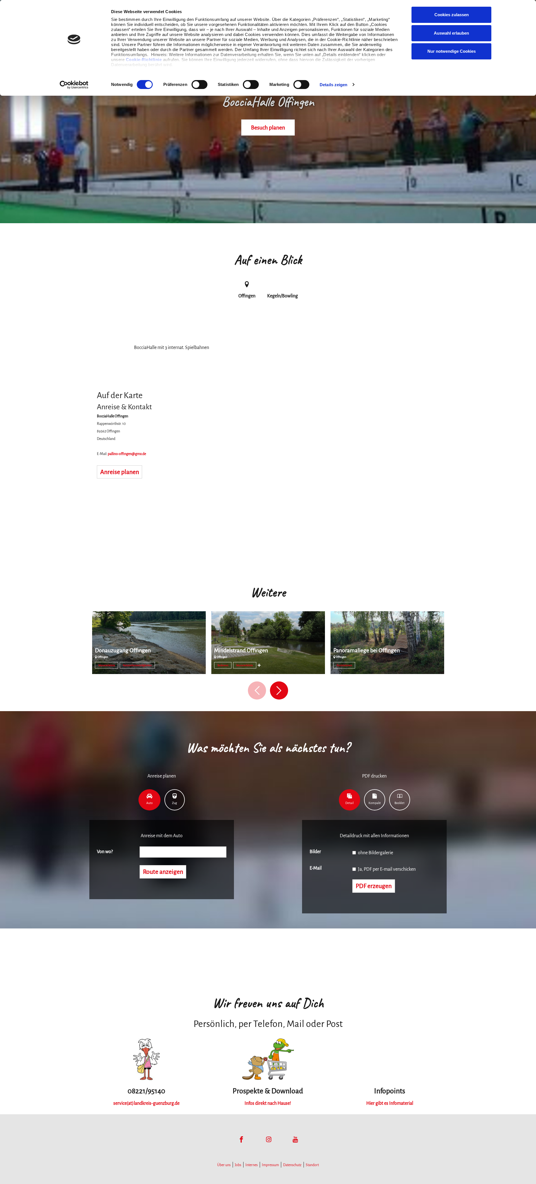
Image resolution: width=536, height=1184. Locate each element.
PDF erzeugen (374, 886)
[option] (149, 645)
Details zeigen (333, 84)
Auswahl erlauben (451, 33)
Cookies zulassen (451, 14)
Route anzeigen (163, 871)
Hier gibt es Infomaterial (389, 1103)
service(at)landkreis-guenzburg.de (146, 1103)
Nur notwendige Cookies (451, 51)
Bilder (315, 851)
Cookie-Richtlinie (144, 59)
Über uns (224, 1165)
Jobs (238, 1165)
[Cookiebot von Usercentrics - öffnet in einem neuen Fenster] (74, 85)
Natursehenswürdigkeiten (137, 665)
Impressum (270, 1165)
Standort (312, 1165)
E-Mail (316, 868)
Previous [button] (257, 691)
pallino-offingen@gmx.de (127, 454)
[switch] (199, 84)
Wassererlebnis (106, 665)
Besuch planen (268, 127)
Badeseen (222, 665)
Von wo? (105, 851)
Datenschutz (292, 1165)
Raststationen (344, 665)
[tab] (149, 799)
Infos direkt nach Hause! (268, 1103)
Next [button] (279, 691)
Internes (251, 1165)
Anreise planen (119, 472)
